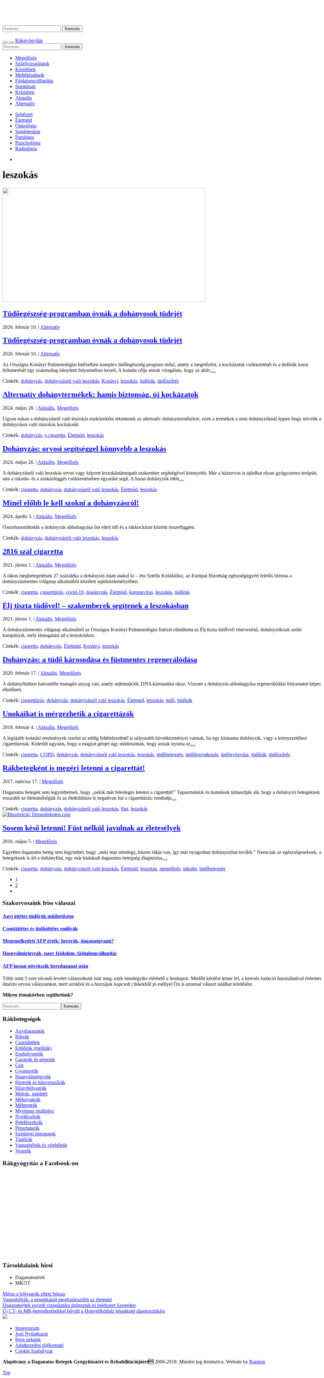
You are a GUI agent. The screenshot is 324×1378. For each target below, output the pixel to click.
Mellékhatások (29, 75)
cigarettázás (51, 592)
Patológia (24, 137)
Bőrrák (22, 1036)
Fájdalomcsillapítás (34, 80)
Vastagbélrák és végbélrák (41, 1145)
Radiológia (26, 148)
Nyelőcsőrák (27, 1116)
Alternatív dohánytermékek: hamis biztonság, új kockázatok (100, 394)
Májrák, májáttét (31, 1093)
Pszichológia (27, 143)
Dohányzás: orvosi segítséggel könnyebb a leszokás (84, 449)
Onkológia (25, 125)
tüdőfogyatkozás (201, 754)
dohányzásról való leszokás (72, 381)
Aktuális (23, 98)
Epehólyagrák (29, 1053)
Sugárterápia (27, 131)
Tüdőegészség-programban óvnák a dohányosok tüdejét (92, 313)
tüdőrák (147, 381)
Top (6, 1372)
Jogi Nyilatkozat (31, 1333)
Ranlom (257, 1361)
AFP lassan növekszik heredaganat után (45, 966)
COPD (47, 754)
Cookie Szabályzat (34, 1351)
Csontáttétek (27, 1042)
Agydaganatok (30, 1031)
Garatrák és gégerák (35, 1059)
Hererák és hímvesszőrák (40, 1082)
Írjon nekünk (28, 1339)
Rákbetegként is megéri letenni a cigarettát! (74, 768)
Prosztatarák (27, 1128)
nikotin (190, 868)
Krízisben (24, 92)
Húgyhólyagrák (31, 1088)
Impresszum (27, 1328)
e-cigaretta (55, 435)
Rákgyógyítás (162, 12)
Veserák (23, 1151)
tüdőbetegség (170, 754)
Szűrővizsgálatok (32, 63)
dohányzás (31, 381)
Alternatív (25, 103)
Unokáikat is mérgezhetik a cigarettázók (68, 714)
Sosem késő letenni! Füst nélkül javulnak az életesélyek (92, 828)
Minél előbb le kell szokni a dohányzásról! (71, 503)
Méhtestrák (26, 1105)
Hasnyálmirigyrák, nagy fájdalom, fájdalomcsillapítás (60, 953)
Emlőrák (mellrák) (33, 1048)
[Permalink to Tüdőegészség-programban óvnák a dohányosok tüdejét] (104, 300)
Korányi (110, 381)
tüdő (170, 700)
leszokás (129, 381)
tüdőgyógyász (235, 754)
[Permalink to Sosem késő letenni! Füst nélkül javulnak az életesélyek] (37, 814)
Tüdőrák (23, 1139)
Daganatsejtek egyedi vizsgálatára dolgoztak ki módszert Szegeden (69, 1305)
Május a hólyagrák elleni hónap (34, 1294)
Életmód (23, 120)
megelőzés (169, 868)
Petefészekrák (29, 1122)
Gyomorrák (26, 1071)
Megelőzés (26, 58)
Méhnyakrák (27, 1099)
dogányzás (96, 592)
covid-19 (75, 592)
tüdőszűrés (168, 381)
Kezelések (25, 69)
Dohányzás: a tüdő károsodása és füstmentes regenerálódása (100, 659)
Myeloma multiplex (34, 1111)
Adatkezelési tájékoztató (39, 1345)
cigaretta (29, 489)
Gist (19, 1065)
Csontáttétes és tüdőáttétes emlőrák (40, 928)
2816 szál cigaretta (33, 551)
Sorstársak (25, 86)
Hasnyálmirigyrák (33, 1076)
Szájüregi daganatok (35, 1133)
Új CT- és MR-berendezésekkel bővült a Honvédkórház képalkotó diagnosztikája (84, 1311)
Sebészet (24, 114)
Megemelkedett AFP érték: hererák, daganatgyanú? (58, 941)
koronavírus (141, 592)
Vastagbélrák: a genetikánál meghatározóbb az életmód (57, 1299)
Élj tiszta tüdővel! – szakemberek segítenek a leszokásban (96, 605)
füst (124, 808)
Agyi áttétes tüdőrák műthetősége (38, 916)
